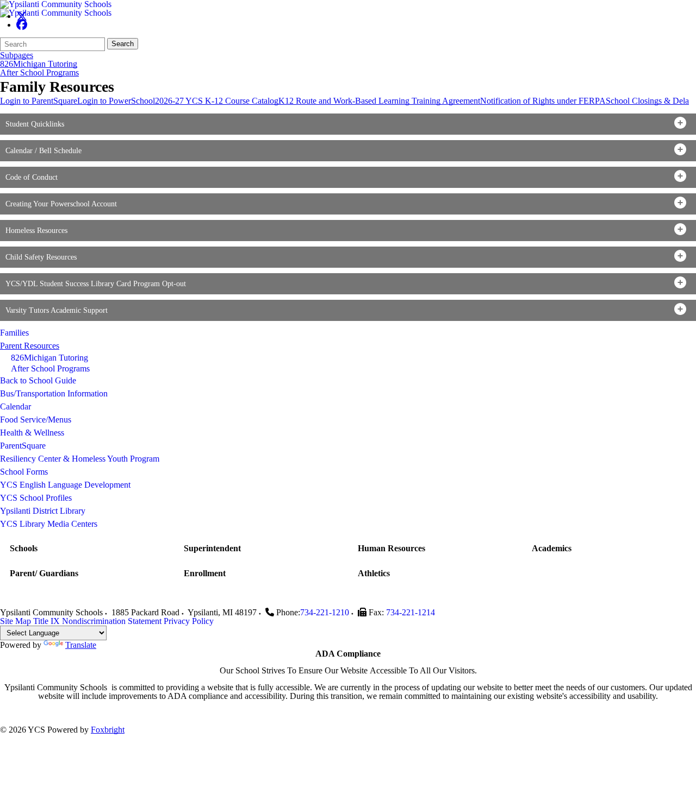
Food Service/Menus (35, 419)
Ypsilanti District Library (42, 510)
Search (122, 44)
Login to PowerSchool (116, 100)
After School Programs (39, 72)
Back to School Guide (38, 380)
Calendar (15, 406)
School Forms (24, 471)
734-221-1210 (324, 612)
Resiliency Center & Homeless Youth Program (79, 458)
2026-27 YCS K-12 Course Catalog (216, 100)
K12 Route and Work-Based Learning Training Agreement (379, 100)
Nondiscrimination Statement (111, 621)
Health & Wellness (32, 432)
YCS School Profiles (36, 497)
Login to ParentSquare (38, 100)
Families (14, 332)
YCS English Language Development (65, 484)
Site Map (15, 621)
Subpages (16, 55)
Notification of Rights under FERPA (543, 100)
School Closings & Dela (647, 100)
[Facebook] (21, 24)
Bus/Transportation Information (54, 393)
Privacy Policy (189, 621)
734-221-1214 (410, 612)
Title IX (46, 621)
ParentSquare (23, 445)
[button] (348, 124)
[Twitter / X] (21, 16)
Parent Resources (29, 345)
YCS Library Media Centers (48, 523)
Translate (80, 645)
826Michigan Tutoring (38, 64)
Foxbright (108, 729)
